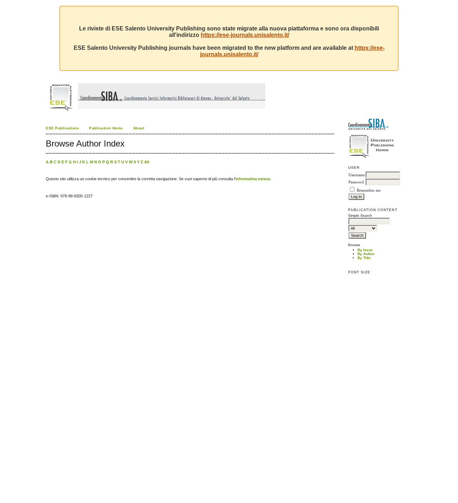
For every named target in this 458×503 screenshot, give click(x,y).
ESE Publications (62, 128)
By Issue (365, 250)
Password (356, 182)
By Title (364, 258)
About (138, 128)
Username (357, 175)
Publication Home (106, 128)
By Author (366, 254)
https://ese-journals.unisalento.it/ (245, 35)
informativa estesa (252, 179)
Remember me (369, 190)
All (146, 162)
